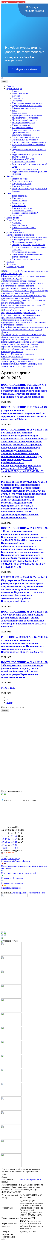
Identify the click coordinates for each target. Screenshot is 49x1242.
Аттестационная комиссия (24, 252)
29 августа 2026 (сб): (10, 858)
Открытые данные (15, 266)
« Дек (4, 848)
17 (16, 839)
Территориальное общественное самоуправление (27, 155)
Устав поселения (19, 196)
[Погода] (6, 800)
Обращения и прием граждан (25, 108)
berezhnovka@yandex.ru (30, 1179)
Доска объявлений (15, 232)
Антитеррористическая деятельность (29, 142)
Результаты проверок (21, 135)
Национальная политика (23, 162)
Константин (34, 893)
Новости (16, 91)
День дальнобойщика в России (15, 861)
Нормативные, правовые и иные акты (29, 237)
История (16, 96)
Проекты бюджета (20, 186)
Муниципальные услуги (23, 123)
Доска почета (13, 218)
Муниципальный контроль (24, 120)
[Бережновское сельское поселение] (2, 78)
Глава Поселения (20, 93)
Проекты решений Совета (24, 227)
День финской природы (12, 878)
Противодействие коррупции (20, 235)
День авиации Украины (12, 883)
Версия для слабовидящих (13, 2)
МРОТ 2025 (8, 687)
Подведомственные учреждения (27, 105)
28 (6, 845)
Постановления (19, 205)
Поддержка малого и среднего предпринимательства (26, 131)
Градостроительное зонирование (27, 115)
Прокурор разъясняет (22, 125)
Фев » (17, 848)
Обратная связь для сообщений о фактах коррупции (27, 255)
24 (16, 842)
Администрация (14, 88)
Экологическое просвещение (25, 169)
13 (2, 839)
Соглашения (17, 215)
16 (12, 839)
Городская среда (19, 113)
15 (9, 839)
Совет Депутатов (14, 220)
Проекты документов (22, 208)
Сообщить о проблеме (24, 69)
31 (16, 845)
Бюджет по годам (20, 179)
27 (2, 845)
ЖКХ (14, 110)
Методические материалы (24, 242)
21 (6, 842)
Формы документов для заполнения (28, 244)
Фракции (16, 230)
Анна (24, 893)
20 (2, 842)
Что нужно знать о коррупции (26, 259)
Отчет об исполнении (22, 181)
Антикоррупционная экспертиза (27, 240)
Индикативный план (21, 183)
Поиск (4, 707)
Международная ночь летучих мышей (18, 873)
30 (12, 845)
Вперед (10, 702)
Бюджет (10, 176)
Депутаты (16, 222)
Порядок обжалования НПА (25, 213)
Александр (16, 893)
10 (16, 836)
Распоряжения (18, 203)
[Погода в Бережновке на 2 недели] (29, 800)
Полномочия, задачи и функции (27, 103)
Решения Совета (19, 201)
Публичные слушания (22, 210)
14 (6, 839)
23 (12, 842)
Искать (5, 710)
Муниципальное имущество (25, 118)
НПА (9, 193)
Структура (17, 101)
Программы (17, 198)
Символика (17, 98)
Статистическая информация (25, 137)
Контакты (11, 264)
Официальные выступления (25, 140)
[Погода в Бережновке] (19, 798)
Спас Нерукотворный (11, 888)
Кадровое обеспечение (22, 127)
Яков (43, 893)
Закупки (10, 261)
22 (9, 842)
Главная (10, 86)
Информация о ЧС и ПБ (23, 159)
